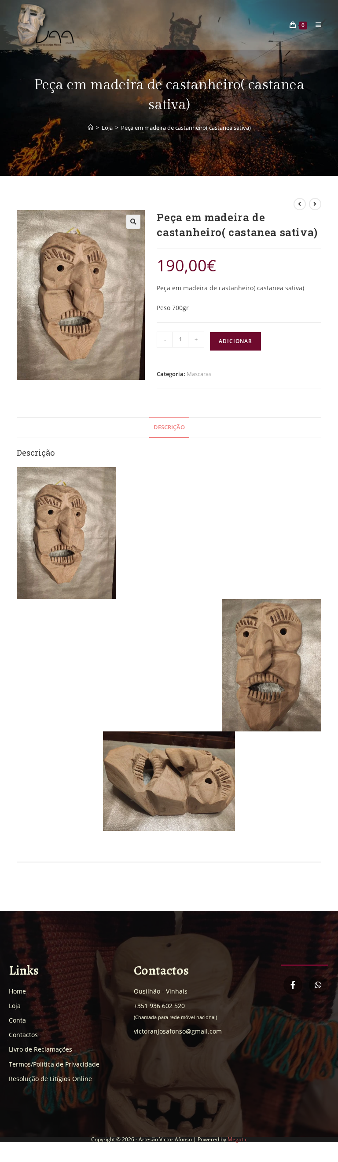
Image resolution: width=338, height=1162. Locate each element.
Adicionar (235, 341)
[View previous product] (300, 204)
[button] (133, 222)
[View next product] (315, 204)
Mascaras (199, 374)
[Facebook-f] (292, 985)
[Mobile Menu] (315, 25)
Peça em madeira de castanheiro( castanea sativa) (186, 128)
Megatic (237, 1139)
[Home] (90, 128)
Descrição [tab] (169, 427)
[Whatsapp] (318, 985)
